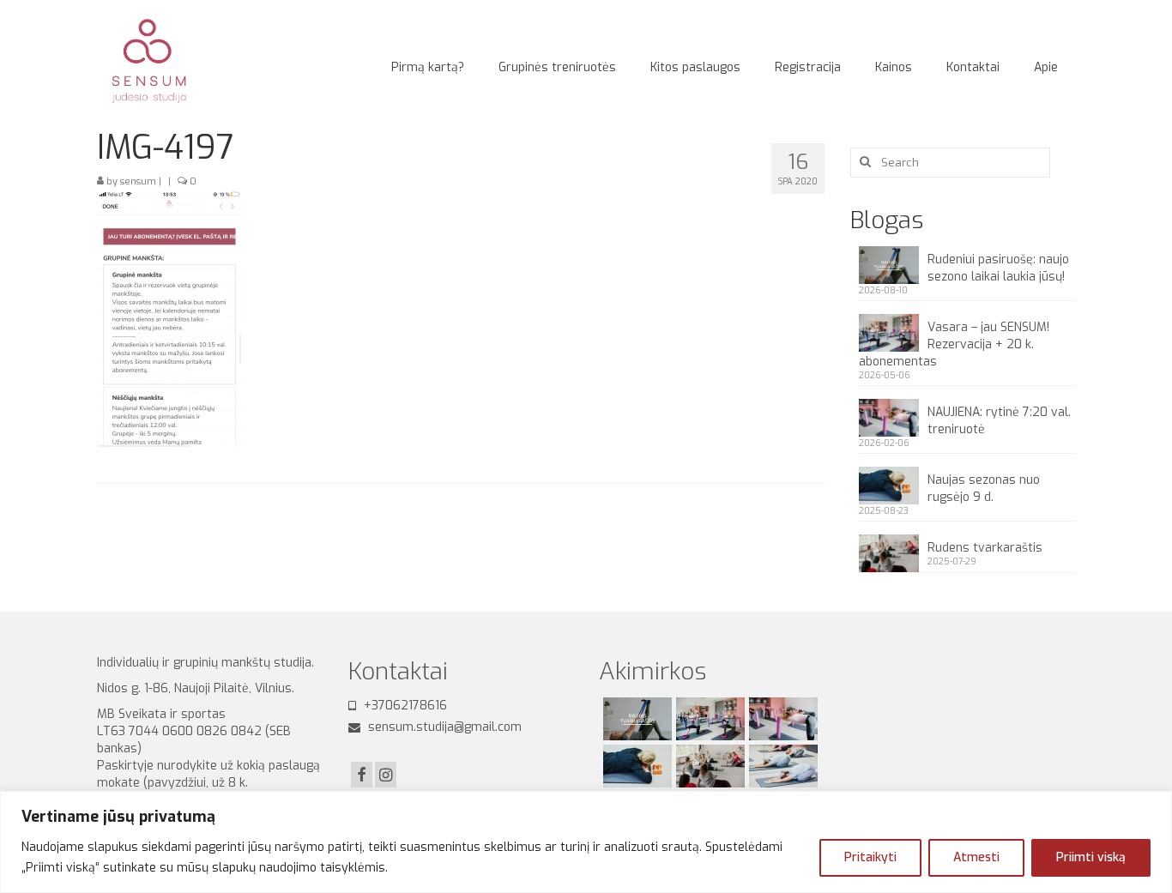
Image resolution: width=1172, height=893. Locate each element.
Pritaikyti (870, 857)
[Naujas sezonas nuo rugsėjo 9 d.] (635, 766)
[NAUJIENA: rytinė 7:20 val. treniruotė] (781, 718)
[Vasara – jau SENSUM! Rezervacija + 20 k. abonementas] (708, 718)
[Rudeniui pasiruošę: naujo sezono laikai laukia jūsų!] (635, 718)
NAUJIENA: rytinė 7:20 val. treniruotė (999, 420)
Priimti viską (1091, 857)
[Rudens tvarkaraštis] (708, 766)
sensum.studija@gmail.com (443, 727)
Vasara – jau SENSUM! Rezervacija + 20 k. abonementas (954, 344)
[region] (586, 842)
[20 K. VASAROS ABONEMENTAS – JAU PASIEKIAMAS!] (781, 766)
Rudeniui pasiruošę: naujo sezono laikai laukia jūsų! (998, 268)
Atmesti (976, 857)
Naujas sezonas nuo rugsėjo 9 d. (983, 488)
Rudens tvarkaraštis (984, 548)
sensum (138, 181)
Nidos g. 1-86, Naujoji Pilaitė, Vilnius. (199, 688)
